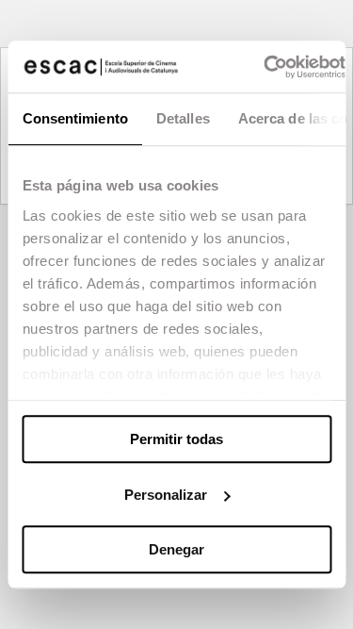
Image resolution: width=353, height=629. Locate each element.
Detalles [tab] (182, 118)
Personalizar (165, 495)
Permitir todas (176, 439)
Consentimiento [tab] (74, 118)
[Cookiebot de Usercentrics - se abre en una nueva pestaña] (263, 67)
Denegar (176, 549)
